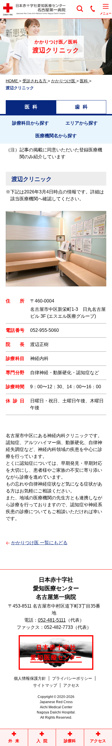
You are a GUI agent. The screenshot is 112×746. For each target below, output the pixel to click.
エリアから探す (81, 123)
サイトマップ (45, 685)
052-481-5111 (52, 620)
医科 (32, 107)
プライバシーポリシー (72, 678)
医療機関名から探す (56, 135)
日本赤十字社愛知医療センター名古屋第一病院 (56, 588)
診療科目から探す (30, 123)
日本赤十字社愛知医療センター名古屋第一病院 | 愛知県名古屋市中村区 (37, 9)
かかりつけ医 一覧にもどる (39, 542)
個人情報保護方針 (30, 678)
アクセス (71, 685)
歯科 (82, 107)
